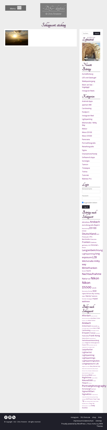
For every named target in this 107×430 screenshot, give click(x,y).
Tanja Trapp (96, 399)
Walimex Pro (87, 179)
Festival (93, 333)
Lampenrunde (91, 347)
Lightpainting (87, 119)
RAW (94, 291)
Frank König (94, 335)
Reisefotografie (88, 147)
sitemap (99, 421)
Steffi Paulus (89, 399)
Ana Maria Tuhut (95, 318)
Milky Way (92, 368)
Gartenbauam (93, 338)
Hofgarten (88, 342)
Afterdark (86, 315)
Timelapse (86, 168)
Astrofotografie (88, 225)
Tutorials (85, 175)
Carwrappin (93, 330)
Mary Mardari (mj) (95, 366)
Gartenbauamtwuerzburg (90, 340)
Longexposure (88, 363)
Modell (84, 271)
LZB (94, 257)
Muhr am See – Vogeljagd (88, 86)
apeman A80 (87, 105)
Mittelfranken (89, 267)
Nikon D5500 (87, 136)
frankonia (93, 242)
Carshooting (86, 108)
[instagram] (10, 417)
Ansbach (95, 221)
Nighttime (87, 377)
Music (91, 375)
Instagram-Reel (88, 116)
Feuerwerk (98, 333)
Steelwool (84, 399)
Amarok (89, 318)
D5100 (92, 228)
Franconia (85, 336)
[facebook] (6, 417)
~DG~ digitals (53, 8)
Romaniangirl (86, 389)
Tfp (83, 401)
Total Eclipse (93, 401)
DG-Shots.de (85, 417)
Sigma (84, 150)
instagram (74, 417)
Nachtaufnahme (91, 274)
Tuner (91, 403)
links (100, 417)
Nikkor (84, 129)
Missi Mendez (89, 370)
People (94, 380)
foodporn (85, 112)
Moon (93, 373)
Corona (97, 330)
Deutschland (89, 233)
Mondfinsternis (88, 373)
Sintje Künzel (95, 394)
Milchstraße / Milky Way (89, 124)
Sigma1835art (86, 293)
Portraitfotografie (89, 143)
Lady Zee (95, 345)
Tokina (84, 172)
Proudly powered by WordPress (73, 424)
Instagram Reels (88, 91)
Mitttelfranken (95, 370)
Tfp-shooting (87, 401)
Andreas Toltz (85, 320)
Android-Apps (87, 101)
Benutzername (87, 189)
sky (92, 293)
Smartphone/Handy (89, 154)
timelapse (89, 299)
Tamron (85, 164)
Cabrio (95, 328)
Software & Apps (88, 157)
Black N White (90, 328)
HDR (89, 245)
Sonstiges (86, 161)
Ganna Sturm (86, 338)
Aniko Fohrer (91, 320)
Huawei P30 (85, 345)
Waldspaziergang (88, 81)
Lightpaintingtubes (91, 361)
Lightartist (87, 352)
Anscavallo (95, 326)
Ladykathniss (85, 347)
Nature (94, 375)
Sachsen (93, 389)
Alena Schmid (94, 315)
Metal (83, 368)
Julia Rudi (91, 345)
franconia (93, 239)
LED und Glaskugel (89, 78)
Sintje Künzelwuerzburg (87, 396)
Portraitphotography (94, 386)
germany (85, 245)
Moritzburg (85, 375)
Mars (89, 366)
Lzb (97, 363)
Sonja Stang (95, 396)
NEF (89, 279)
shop (94, 417)
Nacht (88, 271)
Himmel (94, 245)
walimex (86, 301)
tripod (95, 298)
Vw (93, 403)
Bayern (97, 225)
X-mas (89, 405)
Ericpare (86, 332)
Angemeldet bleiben (90, 203)
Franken (86, 242)
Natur (85, 278)
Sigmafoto (87, 394)
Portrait (90, 291)
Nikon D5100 (87, 132)
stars (83, 296)
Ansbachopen (87, 326)
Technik (84, 299)
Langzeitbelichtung (92, 250)
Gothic (83, 342)
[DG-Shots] (14, 417)
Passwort (85, 196)
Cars (98, 328)
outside (94, 288)
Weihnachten (85, 405)
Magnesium (85, 366)
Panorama (86, 139)
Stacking (96, 293)
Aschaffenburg (87, 74)
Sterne (88, 296)
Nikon (95, 278)
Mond (83, 373)
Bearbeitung (85, 228)
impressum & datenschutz (83, 421)
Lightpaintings (88, 358)
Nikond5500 (87, 380)
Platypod (85, 383)
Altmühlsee (86, 222)
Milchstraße (88, 261)
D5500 (84, 231)
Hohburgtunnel (95, 342)
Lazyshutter (87, 349)
